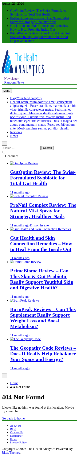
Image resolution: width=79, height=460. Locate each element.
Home (13, 439)
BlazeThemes (11, 452)
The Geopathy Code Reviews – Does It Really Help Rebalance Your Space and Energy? (43, 353)
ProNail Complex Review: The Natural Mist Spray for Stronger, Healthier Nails (39, 20)
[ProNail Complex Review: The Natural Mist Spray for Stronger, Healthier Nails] (29, 196)
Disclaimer (16, 435)
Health (43, 115)
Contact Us (16, 432)
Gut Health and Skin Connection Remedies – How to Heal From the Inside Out (40, 27)
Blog (26, 98)
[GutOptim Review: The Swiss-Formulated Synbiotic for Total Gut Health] (24, 163)
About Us (15, 425)
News (14, 136)
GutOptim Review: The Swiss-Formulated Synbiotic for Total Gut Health (38, 12)
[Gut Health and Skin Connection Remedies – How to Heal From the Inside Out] (40, 229)
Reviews (16, 132)
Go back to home (13, 418)
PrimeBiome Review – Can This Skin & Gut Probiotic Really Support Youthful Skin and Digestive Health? (40, 37)
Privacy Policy (18, 442)
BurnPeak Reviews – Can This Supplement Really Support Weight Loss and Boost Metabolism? (43, 318)
